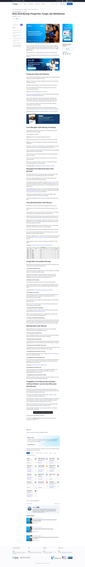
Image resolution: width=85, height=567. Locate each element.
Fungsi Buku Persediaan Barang (16, 40)
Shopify (28, 432)
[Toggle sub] (22, 40)
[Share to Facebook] (70, 54)
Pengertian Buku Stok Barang (17, 30)
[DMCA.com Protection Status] (70, 557)
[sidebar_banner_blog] (67, 32)
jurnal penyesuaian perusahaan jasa (33, 191)
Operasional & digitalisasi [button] (31, 455)
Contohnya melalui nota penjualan (41, 237)
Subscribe (67, 48)
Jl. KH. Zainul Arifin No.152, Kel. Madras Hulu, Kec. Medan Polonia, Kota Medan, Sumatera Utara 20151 (65, 552)
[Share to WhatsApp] (66, 54)
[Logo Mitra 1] (24, 1)
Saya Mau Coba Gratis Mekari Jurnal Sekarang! (43, 412)
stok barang (46, 52)
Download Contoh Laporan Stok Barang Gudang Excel (42, 245)
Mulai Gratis (70, 3)
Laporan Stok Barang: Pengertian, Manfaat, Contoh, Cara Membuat (45, 111)
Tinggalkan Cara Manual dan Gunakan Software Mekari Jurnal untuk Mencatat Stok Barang (17, 45)
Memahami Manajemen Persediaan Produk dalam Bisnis (42, 289)
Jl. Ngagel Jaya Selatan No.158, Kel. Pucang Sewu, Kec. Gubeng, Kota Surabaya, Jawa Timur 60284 (35, 552)
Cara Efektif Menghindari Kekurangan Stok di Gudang (43, 528)
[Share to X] (63, 54)
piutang (55, 353)
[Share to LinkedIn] (68, 54)
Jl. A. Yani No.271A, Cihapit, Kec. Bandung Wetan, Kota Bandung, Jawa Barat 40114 (49, 552)
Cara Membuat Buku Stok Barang (17, 38)
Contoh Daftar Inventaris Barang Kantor (39, 364)
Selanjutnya (56, 503)
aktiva (49, 353)
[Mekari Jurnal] (15, 3)
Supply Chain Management (18, 9)
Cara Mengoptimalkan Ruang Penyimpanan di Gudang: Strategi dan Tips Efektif (45, 538)
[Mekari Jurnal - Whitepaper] (43, 118)
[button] (53, 4)
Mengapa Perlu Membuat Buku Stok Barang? (17, 36)
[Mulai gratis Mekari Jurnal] (43, 65)
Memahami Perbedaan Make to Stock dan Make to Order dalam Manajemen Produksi (45, 520)
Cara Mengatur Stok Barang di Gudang (17, 33)
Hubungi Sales (62, 3)
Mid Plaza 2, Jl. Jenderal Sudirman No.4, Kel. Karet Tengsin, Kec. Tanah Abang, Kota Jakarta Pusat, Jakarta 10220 (19, 553)
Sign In (57, 3)
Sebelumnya (29, 503)
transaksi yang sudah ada (39, 311)
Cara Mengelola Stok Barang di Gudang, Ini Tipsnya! (45, 165)
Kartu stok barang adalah (31, 94)
